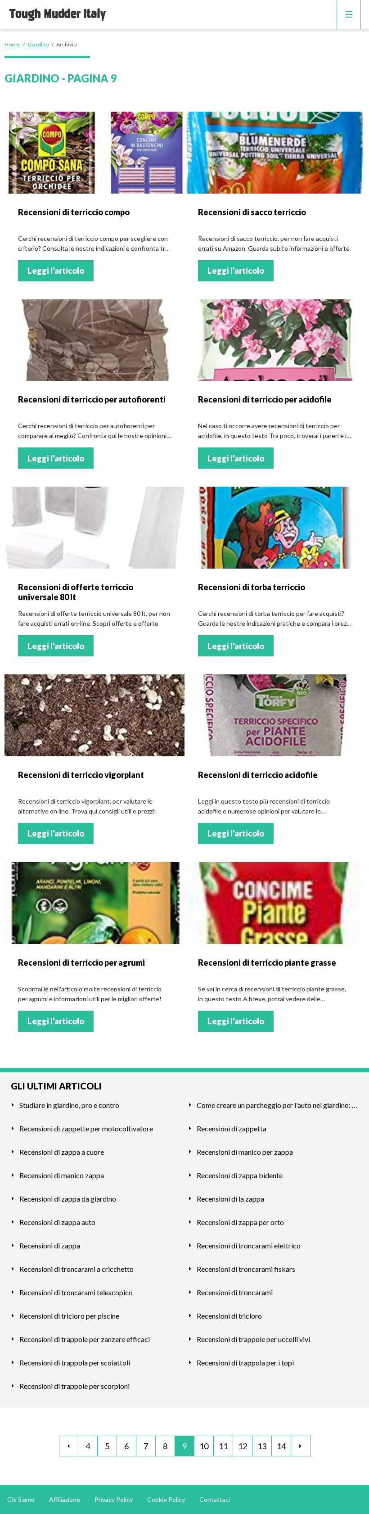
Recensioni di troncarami (235, 1292)
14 (281, 1446)
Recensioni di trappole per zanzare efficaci (84, 1339)
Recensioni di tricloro (229, 1315)
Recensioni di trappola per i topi (245, 1362)
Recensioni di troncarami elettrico (249, 1245)
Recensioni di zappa (49, 1245)
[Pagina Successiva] (300, 1446)
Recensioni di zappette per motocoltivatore (86, 1128)
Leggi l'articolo (55, 271)
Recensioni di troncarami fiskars (246, 1269)
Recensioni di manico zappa (61, 1175)
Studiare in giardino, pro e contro (69, 1105)
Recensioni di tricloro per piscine (69, 1315)
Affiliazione (64, 1499)
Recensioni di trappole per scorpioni (74, 1386)
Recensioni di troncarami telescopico (76, 1292)
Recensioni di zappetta (231, 1128)
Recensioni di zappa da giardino (67, 1198)
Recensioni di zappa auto (57, 1222)
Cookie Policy (166, 1499)
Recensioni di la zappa (230, 1198)
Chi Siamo (21, 1499)
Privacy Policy (113, 1499)
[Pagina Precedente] (68, 1446)
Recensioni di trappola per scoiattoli (74, 1362)
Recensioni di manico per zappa (245, 1152)
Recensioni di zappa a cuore (61, 1152)
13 (261, 1446)
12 (242, 1446)
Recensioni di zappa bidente (240, 1175)
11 (223, 1446)
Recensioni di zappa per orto (240, 1222)
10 (203, 1446)
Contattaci (214, 1499)
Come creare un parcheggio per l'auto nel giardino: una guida (277, 1105)
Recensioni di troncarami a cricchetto (76, 1269)
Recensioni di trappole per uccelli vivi (253, 1339)
